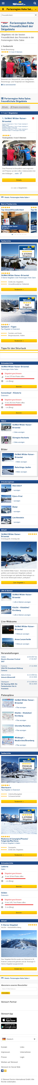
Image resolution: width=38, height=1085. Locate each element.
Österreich (10, 124)
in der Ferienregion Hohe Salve (25, 278)
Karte (5, 107)
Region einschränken (20, 107)
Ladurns (4, 867)
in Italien (17, 843)
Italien (3, 869)
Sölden (4, 893)
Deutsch (10, 1039)
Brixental (14, 127)
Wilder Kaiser (5, 125)
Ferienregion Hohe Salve (18, 130)
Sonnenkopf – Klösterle (11, 393)
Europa (4, 124)
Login (22, 1057)
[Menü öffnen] (3, 3)
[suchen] (35, 3)
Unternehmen (25, 1052)
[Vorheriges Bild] (2, 221)
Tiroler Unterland (22, 124)
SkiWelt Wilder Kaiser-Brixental (15, 367)
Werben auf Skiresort (9, 1062)
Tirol (15, 124)
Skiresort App (7, 1014)
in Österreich (15, 329)
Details (19, 180)
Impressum (5, 1052)
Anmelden (5, 993)
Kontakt (4, 1047)
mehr (17, 173)
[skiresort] (19, 3)
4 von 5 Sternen (16, 52)
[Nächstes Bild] (35, 221)
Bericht (18, 387)
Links (22, 1047)
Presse (4, 1057)
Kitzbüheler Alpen (6, 127)
